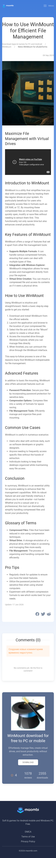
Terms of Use (28, 836)
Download (28, 762)
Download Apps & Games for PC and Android (22, 44)
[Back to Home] (7, 5)
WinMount (6, 47)
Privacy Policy (28, 841)
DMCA (28, 831)
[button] (49, 5)
